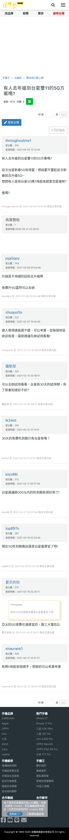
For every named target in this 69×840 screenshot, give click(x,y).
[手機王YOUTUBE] (10, 821)
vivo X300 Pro (44, 738)
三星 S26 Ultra (44, 728)
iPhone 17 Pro (44, 723)
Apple (5, 723)
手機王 (6, 77)
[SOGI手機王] (13, 5)
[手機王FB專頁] (3, 821)
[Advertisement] (34, 244)
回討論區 (59, 130)
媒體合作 (41, 807)
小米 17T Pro (43, 754)
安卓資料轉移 (9, 791)
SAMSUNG (8, 718)
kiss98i (11, 474)
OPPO (5, 728)
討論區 (18, 77)
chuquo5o (13, 312)
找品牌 (9, 13)
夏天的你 (12, 582)
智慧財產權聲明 (45, 780)
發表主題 (13, 122)
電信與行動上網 (35, 77)
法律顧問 (41, 802)
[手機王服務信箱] (24, 821)
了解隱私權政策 (35, 813)
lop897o (12, 528)
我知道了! (14, 813)
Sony (5, 749)
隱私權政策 (42, 775)
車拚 (41, 13)
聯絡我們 (41, 770)
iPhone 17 (41, 718)
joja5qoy (12, 258)
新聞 (25, 13)
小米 (4, 738)
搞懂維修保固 (9, 765)
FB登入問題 (42, 786)
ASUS (5, 743)
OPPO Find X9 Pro (47, 749)
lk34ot (10, 420)
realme (6, 754)
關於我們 (41, 765)
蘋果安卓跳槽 (9, 786)
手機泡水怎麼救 (10, 775)
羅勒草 (10, 366)
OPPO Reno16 (44, 743)
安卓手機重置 (9, 780)
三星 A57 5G (43, 733)
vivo (4, 733)
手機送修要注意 (10, 770)
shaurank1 (14, 649)
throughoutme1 (18, 140)
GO (63, 114)
